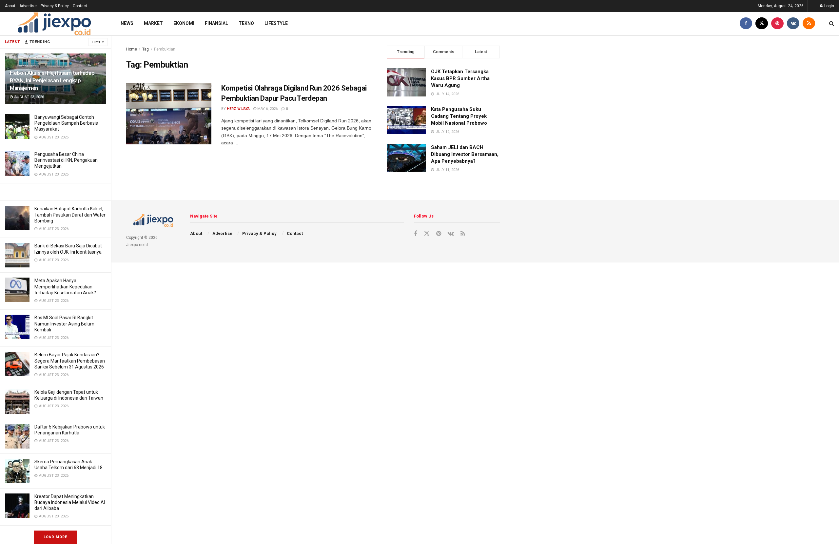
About (10, 6)
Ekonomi (183, 23)
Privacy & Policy (55, 6)
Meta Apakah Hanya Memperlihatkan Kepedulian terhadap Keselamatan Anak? (65, 286)
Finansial (216, 23)
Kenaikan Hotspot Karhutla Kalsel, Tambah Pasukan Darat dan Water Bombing (70, 214)
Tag (145, 49)
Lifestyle (276, 23)
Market (153, 23)
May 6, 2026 (267, 109)
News (127, 23)
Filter (96, 42)
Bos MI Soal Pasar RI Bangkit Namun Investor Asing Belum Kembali (64, 323)
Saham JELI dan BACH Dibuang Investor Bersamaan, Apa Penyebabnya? (464, 154)
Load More (55, 537)
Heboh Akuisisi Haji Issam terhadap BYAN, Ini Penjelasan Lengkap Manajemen (52, 80)
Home (131, 49)
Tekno (246, 23)
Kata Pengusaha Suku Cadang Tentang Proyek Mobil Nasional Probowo (459, 116)
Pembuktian (164, 49)
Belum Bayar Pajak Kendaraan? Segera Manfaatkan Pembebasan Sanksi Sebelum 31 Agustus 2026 (69, 360)
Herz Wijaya (238, 109)
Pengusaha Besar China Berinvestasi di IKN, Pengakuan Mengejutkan (66, 160)
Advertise (28, 6)
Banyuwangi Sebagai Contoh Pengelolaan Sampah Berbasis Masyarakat (66, 123)
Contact (80, 6)
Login (828, 6)
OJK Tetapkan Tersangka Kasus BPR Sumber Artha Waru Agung (460, 78)
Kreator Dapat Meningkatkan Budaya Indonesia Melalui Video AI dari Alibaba (69, 502)
